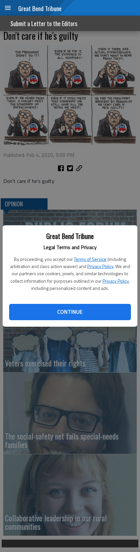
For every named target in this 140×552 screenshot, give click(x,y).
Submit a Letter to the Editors (43, 23)
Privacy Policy (100, 266)
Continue (69, 312)
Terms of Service (90, 259)
